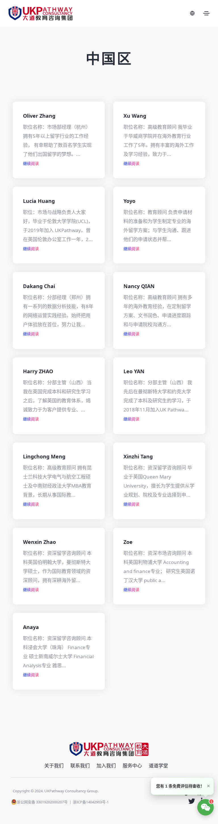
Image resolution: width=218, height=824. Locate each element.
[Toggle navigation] (206, 13)
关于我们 (54, 765)
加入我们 (106, 765)
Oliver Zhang (39, 115)
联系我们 (80, 765)
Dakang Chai (39, 286)
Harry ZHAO (38, 371)
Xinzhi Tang (138, 456)
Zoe (128, 541)
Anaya (31, 627)
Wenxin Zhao (39, 541)
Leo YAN (133, 371)
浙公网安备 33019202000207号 (42, 801)
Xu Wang (134, 115)
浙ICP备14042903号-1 (91, 801)
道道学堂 (158, 765)
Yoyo (129, 201)
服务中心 (132, 765)
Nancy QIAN (139, 286)
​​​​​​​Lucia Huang (39, 201)
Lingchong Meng (44, 456)
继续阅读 (31, 163)
